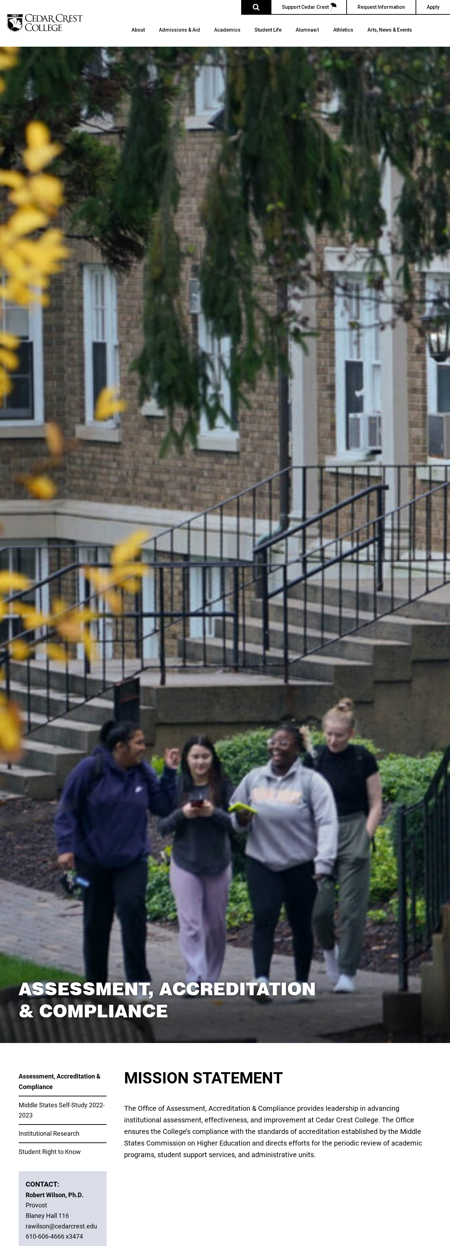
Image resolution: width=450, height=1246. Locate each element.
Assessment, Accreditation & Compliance (60, 1081)
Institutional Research (49, 1133)
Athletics (343, 30)
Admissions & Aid (179, 30)
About (138, 30)
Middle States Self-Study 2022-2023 (62, 1110)
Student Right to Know (50, 1151)
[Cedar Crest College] (45, 23)
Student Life (268, 30)
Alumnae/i (307, 30)
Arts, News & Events (389, 30)
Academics (227, 30)
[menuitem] (138, 36)
